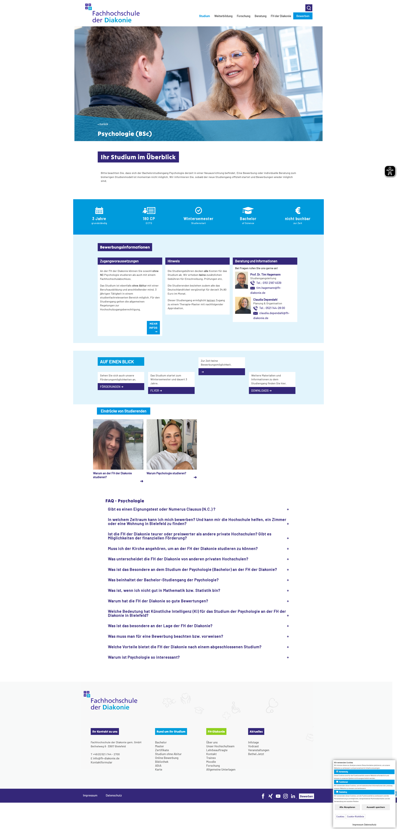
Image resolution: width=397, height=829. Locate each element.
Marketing (343, 792)
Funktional (343, 782)
